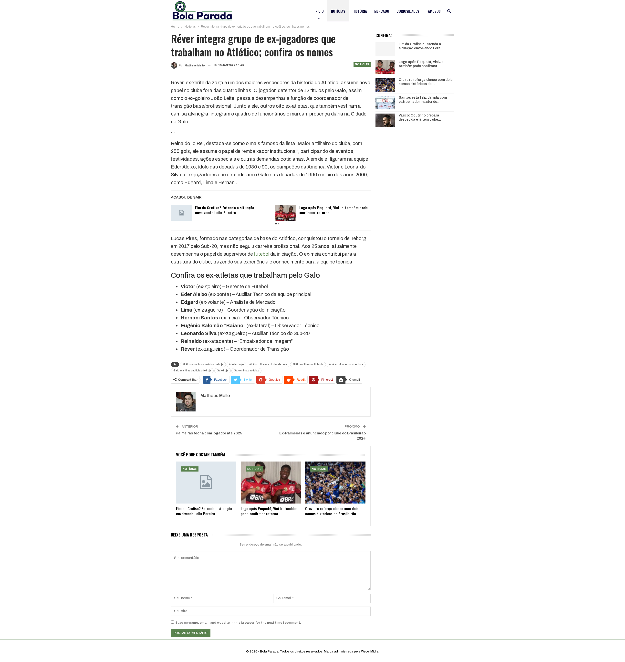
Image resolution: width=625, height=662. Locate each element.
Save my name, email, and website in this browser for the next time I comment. (238, 622)
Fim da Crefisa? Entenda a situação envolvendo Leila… (421, 46)
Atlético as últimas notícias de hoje (202, 364)
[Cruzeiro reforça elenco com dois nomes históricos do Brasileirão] (335, 483)
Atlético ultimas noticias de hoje (268, 364)
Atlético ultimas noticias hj (307, 364)
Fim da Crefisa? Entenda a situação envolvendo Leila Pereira (224, 210)
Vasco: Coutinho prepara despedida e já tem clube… (420, 117)
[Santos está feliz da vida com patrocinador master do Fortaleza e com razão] (385, 102)
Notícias (338, 11)
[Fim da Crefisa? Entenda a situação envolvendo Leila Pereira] (181, 213)
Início (319, 11)
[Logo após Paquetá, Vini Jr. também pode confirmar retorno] (285, 213)
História (360, 11)
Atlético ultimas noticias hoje (346, 364)
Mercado (381, 11)
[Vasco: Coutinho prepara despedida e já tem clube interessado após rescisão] (385, 120)
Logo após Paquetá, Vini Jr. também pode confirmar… (421, 64)
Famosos (434, 11)
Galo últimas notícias (246, 370)
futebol (261, 254)
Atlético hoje (236, 364)
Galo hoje (222, 370)
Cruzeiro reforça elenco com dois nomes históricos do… (425, 82)
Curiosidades (407, 11)
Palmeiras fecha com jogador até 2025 (209, 433)
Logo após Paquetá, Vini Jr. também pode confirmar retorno (333, 210)
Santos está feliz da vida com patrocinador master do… (423, 100)
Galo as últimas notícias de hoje (192, 370)
